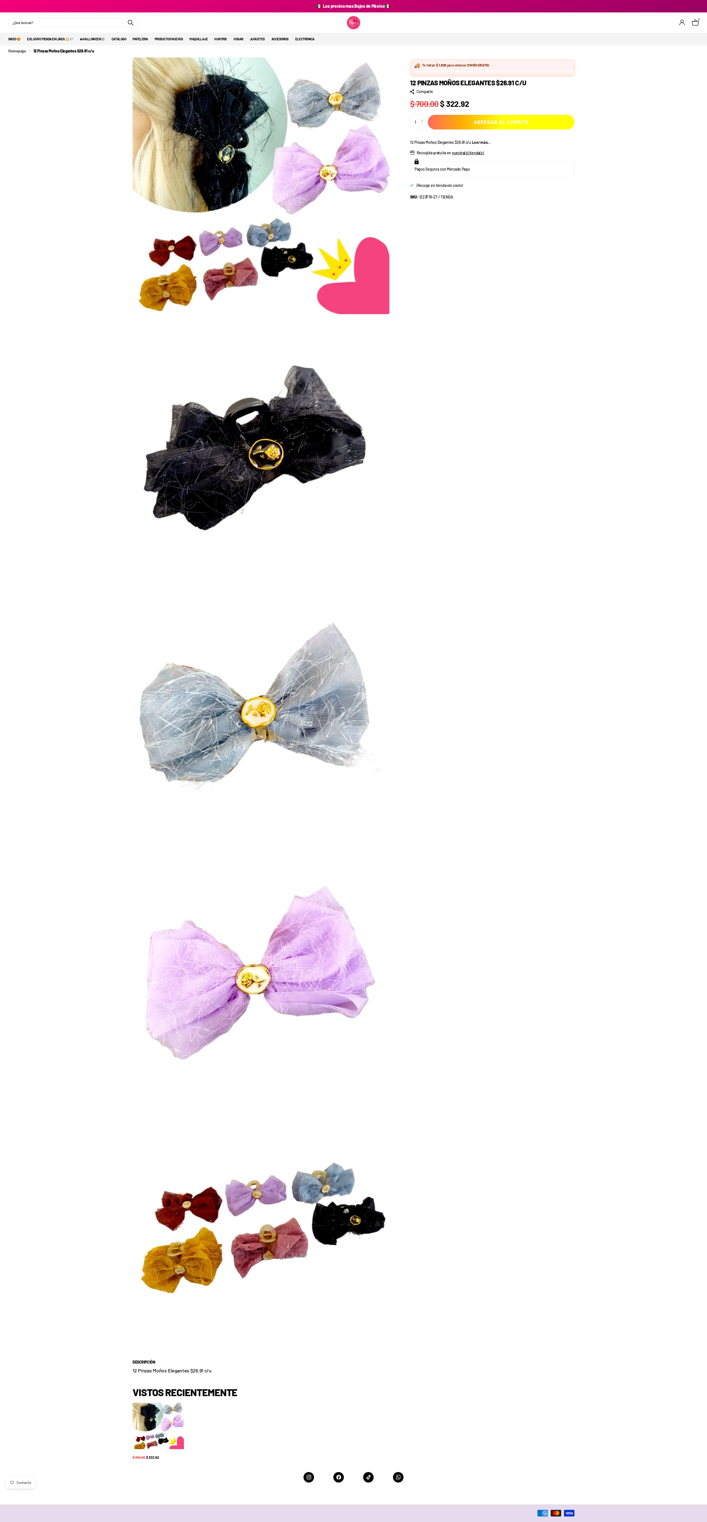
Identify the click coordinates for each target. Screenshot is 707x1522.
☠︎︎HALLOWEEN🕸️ (92, 39)
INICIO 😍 (14, 39)
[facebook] (338, 1477)
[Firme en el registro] (682, 22)
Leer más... (481, 142)
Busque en (130, 22)
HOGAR (238, 39)
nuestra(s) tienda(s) (468, 152)
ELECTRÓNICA (305, 39)
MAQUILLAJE (198, 39)
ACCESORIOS (280, 39)
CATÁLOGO (119, 39)
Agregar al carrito (501, 122)
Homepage (17, 51)
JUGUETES (257, 39)
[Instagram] (309, 1477)
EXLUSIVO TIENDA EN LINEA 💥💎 (50, 39)
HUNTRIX (220, 39)
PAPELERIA (140, 39)
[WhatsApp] (398, 1477)
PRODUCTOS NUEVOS (169, 39)
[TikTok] (368, 1477)
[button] (423, 117)
